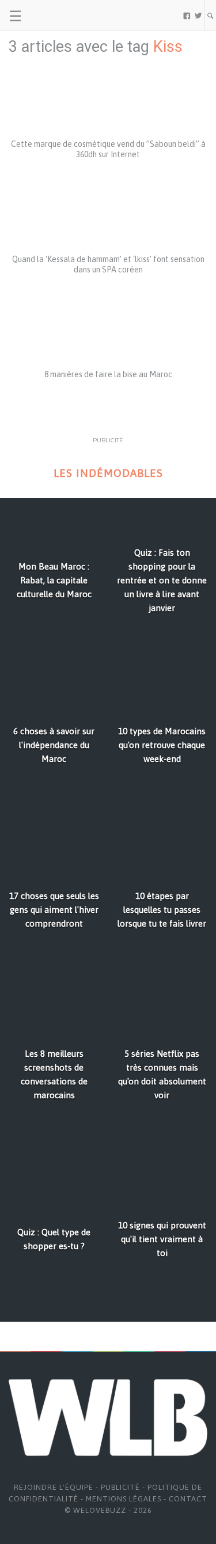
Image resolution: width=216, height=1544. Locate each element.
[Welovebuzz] (53, 15)
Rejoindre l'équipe (53, 1487)
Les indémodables (108, 473)
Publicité (120, 1487)
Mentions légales (123, 1498)
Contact (188, 1498)
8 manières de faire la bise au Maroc (108, 374)
